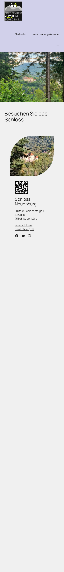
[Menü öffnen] (58, 46)
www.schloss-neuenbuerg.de (24, 227)
